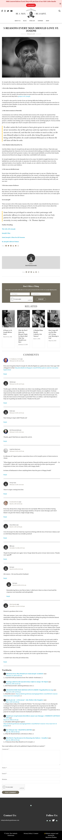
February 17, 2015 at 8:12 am (17, 432)
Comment (5, 749)
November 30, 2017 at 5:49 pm (17, 606)
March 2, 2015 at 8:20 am (16, 503)
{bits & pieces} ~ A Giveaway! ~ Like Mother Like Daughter (24, 700)
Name (4, 767)
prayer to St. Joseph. (24, 96)
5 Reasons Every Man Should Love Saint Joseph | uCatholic (24, 673)
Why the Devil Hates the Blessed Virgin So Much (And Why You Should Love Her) (22, 336)
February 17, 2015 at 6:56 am (17, 413)
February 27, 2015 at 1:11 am (17, 484)
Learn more (31, 5)
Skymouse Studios (51, 837)
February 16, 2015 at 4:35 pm (17, 361)
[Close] (60, 4)
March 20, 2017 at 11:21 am (16, 569)
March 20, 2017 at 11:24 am (19, 585)
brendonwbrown (14, 502)
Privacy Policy (28, 833)
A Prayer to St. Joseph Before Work (7, 332)
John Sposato (13, 604)
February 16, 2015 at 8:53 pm (17, 384)
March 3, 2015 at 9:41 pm (16, 527)
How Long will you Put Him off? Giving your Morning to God (54, 334)
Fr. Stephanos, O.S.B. (15, 359)
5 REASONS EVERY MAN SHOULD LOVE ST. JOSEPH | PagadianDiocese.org (29, 690)
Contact (36, 833)
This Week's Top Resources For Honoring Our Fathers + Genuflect (27, 738)
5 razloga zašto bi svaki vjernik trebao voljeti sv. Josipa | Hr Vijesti (27, 682)
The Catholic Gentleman (31, 13)
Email (4, 773)
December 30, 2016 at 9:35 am (17, 548)
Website (4, 779)
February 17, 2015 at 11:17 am (17, 451)
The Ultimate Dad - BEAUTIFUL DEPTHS (19, 730)
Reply (5, 374)
